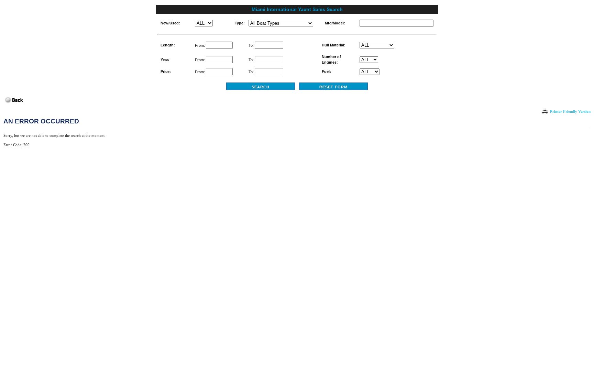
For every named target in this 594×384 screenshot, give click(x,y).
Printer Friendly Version (570, 111)
